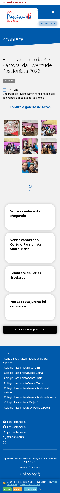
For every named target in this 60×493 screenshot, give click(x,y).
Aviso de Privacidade (30, 467)
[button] (52, 11)
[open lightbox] (12, 128)
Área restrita (48, 23)
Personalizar (30, 489)
